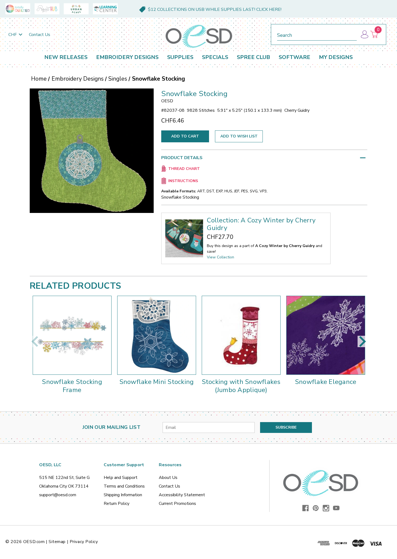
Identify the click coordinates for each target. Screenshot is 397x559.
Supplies (180, 57)
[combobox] (317, 34)
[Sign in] (364, 34)
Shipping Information (123, 495)
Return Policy (116, 504)
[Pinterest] (315, 508)
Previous (34, 341)
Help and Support (120, 478)
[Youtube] (336, 508)
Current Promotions (177, 504)
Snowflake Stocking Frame (72, 386)
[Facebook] (305, 508)
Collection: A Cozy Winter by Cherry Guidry (261, 224)
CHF (13, 35)
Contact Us (39, 35)
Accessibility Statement (182, 495)
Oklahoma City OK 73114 (64, 486)
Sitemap (57, 542)
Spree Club (253, 57)
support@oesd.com (57, 495)
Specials (215, 57)
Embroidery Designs (127, 57)
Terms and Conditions (124, 486)
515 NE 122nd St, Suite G (64, 478)
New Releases (66, 57)
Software (294, 57)
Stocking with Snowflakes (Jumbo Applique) (241, 386)
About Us (168, 478)
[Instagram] (326, 508)
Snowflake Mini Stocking (156, 382)
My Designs (336, 57)
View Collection (220, 257)
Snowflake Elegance (325, 382)
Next (362, 341)
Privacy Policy (84, 542)
